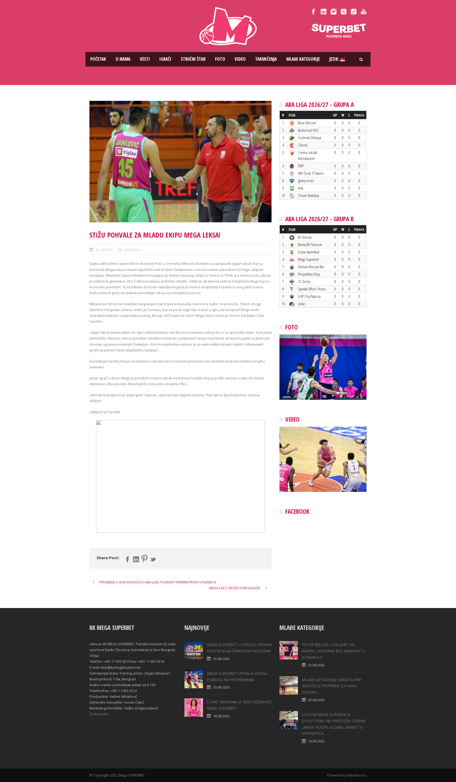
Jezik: (334, 59)
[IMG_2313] (180, 161)
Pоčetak (98, 59)
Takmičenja (266, 59)
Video (240, 59)
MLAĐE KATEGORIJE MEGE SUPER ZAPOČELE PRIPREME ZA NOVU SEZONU (331, 686)
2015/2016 (132, 249)
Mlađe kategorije (303, 59)
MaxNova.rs (357, 775)
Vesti (145, 59)
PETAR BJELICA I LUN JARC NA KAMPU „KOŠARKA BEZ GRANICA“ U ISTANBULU (333, 651)
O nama (123, 59)
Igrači (165, 59)
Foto (220, 59)
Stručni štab (193, 59)
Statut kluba (99, 714)
